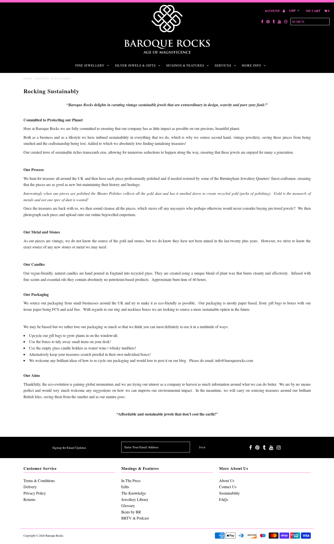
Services (223, 65)
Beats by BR (131, 511)
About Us (226, 480)
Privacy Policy (34, 493)
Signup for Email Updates (69, 447)
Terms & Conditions (39, 480)
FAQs (223, 499)
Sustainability (229, 493)
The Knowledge (133, 493)
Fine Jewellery (89, 65)
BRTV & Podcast (135, 518)
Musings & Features (185, 65)
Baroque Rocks (54, 535)
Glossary (128, 505)
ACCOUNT (273, 10)
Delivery (30, 486)
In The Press (131, 480)
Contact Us (227, 486)
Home (28, 78)
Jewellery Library (134, 499)
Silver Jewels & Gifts (135, 65)
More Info (251, 65)
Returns (29, 499)
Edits (125, 486)
